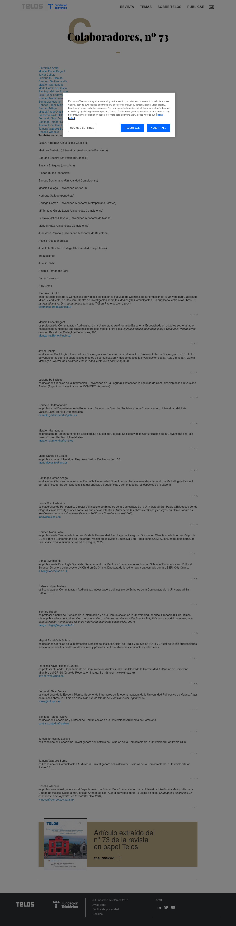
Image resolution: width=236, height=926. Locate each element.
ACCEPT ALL (158, 127)
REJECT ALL (132, 127)
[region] (119, 115)
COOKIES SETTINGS (82, 127)
